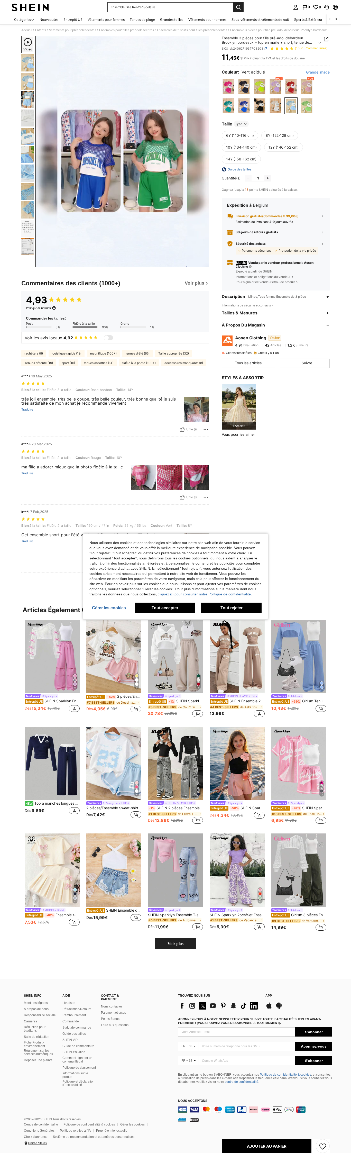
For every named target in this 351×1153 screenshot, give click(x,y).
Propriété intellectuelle (111, 1130)
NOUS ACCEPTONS (192, 1101)
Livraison (68, 1003)
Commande (70, 1021)
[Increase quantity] (267, 178)
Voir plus (175, 943)
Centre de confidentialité (41, 1124)
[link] (305, 7)
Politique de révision (38, 308)
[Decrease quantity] (248, 178)
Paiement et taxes (113, 1012)
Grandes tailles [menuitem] (171, 19)
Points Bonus (110, 1019)
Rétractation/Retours (76, 1009)
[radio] (228, 86)
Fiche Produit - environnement (34, 1044)
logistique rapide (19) (66, 353)
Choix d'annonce (36, 1137)
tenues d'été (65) (137, 353)
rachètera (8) (33, 353)
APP (268, 995)
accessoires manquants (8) (183, 363)
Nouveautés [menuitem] (49, 19)
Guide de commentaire (78, 1046)
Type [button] (238, 124)
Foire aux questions (114, 1025)
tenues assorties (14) (99, 363)
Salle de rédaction (36, 1037)
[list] (219, 1006)
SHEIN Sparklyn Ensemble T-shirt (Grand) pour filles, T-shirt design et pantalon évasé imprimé (175, 915)
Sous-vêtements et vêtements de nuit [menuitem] (260, 19)
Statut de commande (76, 1027)
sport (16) (68, 363)
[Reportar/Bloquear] (206, 429)
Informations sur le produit (75, 1075)
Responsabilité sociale (40, 1015)
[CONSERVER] (323, 1146)
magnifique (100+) (103, 353)
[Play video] (122, 151)
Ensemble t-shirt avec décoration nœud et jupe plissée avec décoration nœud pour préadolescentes (52, 915)
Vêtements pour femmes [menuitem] (106, 19)
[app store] (269, 1008)
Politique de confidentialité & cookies (285, 1074)
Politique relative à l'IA (75, 1130)
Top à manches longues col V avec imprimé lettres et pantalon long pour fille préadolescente (52, 803)
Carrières (30, 1021)
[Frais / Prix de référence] (241, 58)
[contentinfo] (255, 1109)
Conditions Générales (39, 1130)
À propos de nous (36, 1009)
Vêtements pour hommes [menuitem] (207, 19)
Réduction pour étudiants (34, 1028)
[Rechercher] (238, 7)
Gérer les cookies (132, 1124)
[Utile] (182, 429)
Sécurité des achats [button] (251, 244)
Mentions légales (36, 1003)
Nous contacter (111, 1006)
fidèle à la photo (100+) (139, 363)
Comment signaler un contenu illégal (77, 1059)
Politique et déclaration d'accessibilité (78, 1083)
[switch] (108, 337)
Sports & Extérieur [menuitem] (308, 19)
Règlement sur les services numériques (38, 1052)
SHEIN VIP (70, 1040)
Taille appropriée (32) (173, 353)
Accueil (26, 30)
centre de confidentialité (241, 1082)
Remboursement (74, 1015)
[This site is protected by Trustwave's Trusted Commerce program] (182, 1119)
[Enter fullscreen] (203, 263)
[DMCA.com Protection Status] (194, 1119)
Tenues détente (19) (38, 363)
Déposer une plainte (38, 1060)
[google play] (278, 1008)
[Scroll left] (330, 19)
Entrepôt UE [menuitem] (72, 19)
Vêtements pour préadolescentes (72, 30)
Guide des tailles (74, 1034)
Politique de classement (79, 1067)
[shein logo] (30, 7)
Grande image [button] (318, 72)
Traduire (27, 409)
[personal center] (296, 7)
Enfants (40, 30)
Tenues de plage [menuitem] (142, 19)
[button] (327, 7)
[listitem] (239, 406)
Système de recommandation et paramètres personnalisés (93, 1137)
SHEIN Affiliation (73, 1052)
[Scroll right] (336, 19)
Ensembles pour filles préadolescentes (126, 30)
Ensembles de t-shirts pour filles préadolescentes (192, 30)
